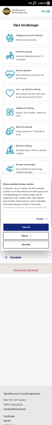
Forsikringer (9, 416)
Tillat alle (26, 227)
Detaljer (40, 219)
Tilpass (24, 236)
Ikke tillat (26, 244)
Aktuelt (7, 421)
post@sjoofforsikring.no (15, 409)
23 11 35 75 (17, 404)
